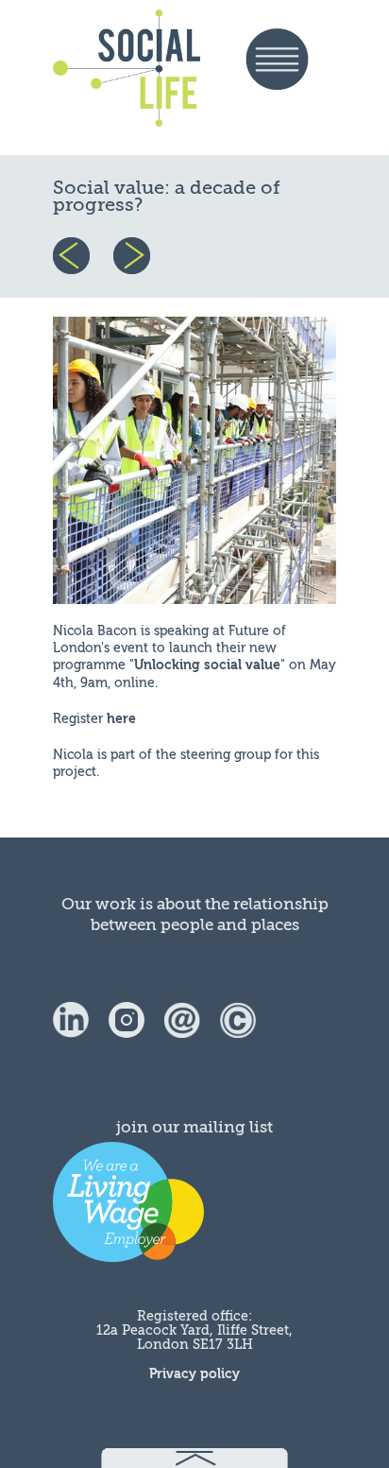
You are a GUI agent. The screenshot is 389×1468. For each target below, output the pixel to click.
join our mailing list (194, 1127)
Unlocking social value (207, 665)
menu (290, 77)
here (121, 719)
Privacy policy (194, 1374)
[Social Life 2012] (238, 1019)
